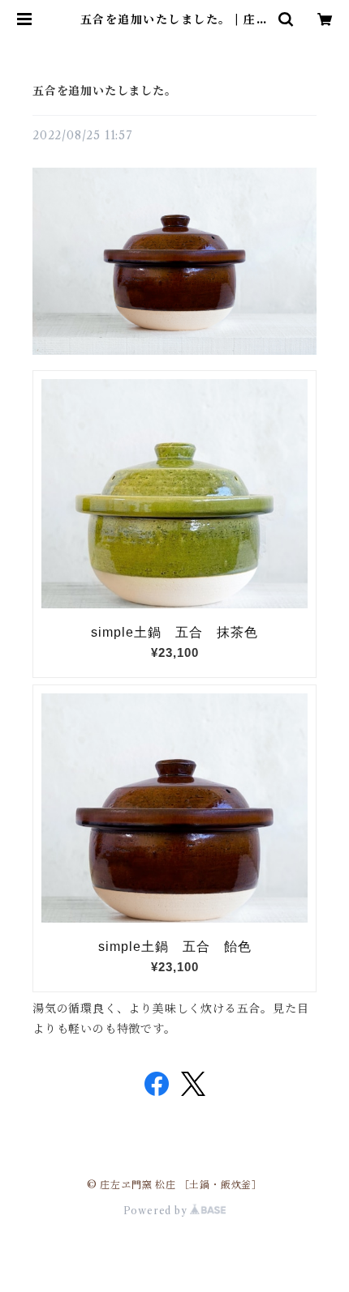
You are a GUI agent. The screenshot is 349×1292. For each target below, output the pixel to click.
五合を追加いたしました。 (104, 90)
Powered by (157, 1211)
